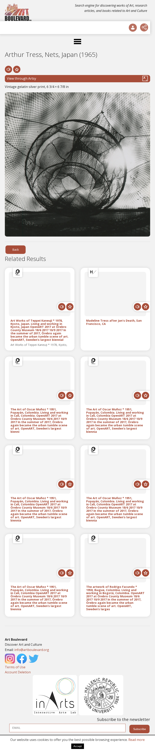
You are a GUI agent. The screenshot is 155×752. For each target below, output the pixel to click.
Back (15, 249)
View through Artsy (21, 78)
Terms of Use (15, 667)
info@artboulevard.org (31, 650)
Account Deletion (18, 672)
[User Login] (133, 28)
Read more (136, 739)
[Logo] (18, 12)
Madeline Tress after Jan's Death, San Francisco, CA (114, 322)
